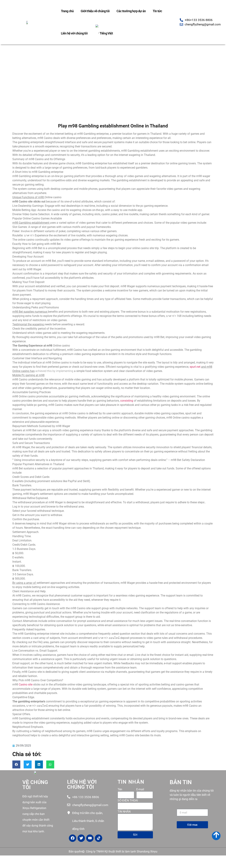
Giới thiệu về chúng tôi (95, 11)
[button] (16, 764)
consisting (126, 400)
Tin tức (157, 11)
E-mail (140, 789)
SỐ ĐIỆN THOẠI (128, 800)
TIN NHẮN (124, 811)
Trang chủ (67, 11)
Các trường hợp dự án (131, 11)
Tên (120, 789)
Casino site (25, 684)
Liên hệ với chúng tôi (74, 33)
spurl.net (195, 366)
